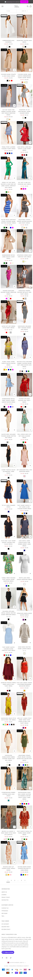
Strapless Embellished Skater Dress (24, 614)
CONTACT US (5, 908)
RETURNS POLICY (6, 929)
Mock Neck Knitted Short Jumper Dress (24, 647)
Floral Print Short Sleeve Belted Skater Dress (8, 363)
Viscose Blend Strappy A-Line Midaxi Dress (8, 75)
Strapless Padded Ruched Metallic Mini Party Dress (24, 292)
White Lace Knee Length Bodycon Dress (24, 578)
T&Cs (3, 916)
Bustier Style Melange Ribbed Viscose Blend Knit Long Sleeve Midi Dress (24, 364)
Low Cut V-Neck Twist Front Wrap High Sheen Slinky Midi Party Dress (24, 721)
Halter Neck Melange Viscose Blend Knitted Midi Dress (8, 436)
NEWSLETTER (5, 900)
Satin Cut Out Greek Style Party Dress (8, 327)
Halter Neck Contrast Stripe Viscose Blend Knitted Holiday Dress (8, 221)
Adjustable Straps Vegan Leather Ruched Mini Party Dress (24, 221)
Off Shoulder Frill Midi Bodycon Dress (24, 470)
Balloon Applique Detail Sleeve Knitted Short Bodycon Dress (8, 613)
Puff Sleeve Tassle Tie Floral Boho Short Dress (24, 833)
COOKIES (4, 894)
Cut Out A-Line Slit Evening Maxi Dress (24, 183)
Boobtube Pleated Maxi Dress (24, 41)
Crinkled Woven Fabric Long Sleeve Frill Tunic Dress (8, 684)
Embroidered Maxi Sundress (8, 41)
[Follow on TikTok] (11, 958)
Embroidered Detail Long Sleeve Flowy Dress (8, 256)
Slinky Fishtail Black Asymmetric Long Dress (8, 471)
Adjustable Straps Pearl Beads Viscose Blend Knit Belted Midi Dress (24, 758)
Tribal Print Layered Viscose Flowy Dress (8, 147)
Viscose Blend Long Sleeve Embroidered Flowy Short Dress (24, 76)
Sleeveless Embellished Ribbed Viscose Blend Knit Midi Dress (8, 758)
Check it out (24, 1)
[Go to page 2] (25, 880)
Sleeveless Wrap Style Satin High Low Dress (8, 719)
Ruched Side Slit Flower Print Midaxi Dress (8, 868)
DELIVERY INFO (5, 926)
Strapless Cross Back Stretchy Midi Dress (24, 255)
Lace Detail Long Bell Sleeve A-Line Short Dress (24, 148)
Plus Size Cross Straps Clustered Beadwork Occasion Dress (24, 684)
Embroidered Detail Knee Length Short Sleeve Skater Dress (8, 400)
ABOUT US (4, 892)
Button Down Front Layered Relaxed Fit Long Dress (24, 868)
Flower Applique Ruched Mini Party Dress (24, 400)
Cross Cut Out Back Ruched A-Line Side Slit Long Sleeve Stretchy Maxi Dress (8, 185)
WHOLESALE (5, 911)
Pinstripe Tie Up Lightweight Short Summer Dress (24, 111)
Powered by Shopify (23, 966)
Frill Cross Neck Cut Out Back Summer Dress (24, 436)
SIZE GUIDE (4, 913)
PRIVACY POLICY (6, 897)
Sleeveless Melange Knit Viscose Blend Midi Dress (24, 327)
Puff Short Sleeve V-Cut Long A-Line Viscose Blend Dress (24, 507)
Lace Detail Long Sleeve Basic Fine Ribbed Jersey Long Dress (24, 543)
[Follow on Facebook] (2, 958)
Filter (8, 11)
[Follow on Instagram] (6, 958)
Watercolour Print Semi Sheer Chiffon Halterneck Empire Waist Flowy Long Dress (24, 796)
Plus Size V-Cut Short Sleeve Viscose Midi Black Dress (8, 542)
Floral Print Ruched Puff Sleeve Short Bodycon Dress (8, 579)
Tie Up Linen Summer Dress (8, 506)
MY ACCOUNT (5, 924)
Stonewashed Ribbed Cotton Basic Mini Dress (8, 794)
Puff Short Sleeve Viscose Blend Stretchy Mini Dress (8, 648)
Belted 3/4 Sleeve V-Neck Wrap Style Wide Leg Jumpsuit (8, 833)
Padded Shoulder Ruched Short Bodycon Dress (8, 292)
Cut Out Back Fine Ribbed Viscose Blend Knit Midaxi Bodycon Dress (9, 112)
